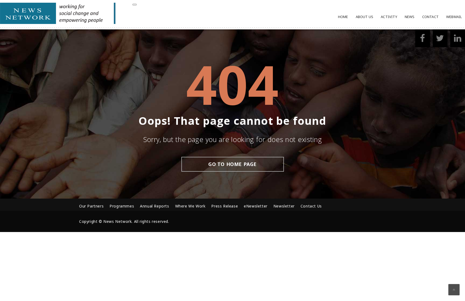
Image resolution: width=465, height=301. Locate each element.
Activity (389, 16)
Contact (430, 16)
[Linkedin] (457, 39)
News (410, 16)
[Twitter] (440, 39)
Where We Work (190, 206)
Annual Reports (154, 206)
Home (343, 16)
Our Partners (91, 206)
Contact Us (311, 206)
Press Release (224, 206)
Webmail (454, 16)
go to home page (232, 164)
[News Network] (57, 22)
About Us (365, 16)
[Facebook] (422, 39)
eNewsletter (255, 206)
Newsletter (284, 206)
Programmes (122, 206)
